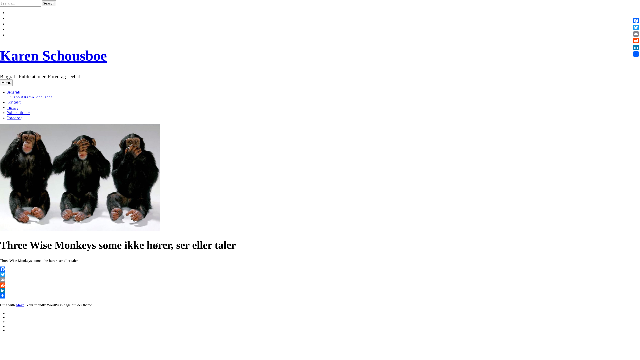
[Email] (320, 279)
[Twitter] (320, 274)
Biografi (13, 92)
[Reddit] (320, 285)
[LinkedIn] (320, 290)
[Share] (320, 295)
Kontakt (14, 102)
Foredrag (14, 117)
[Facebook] (320, 269)
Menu (6, 82)
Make (20, 305)
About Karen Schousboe (32, 97)
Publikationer (18, 112)
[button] (49, 3)
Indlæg (13, 107)
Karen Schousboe (53, 56)
